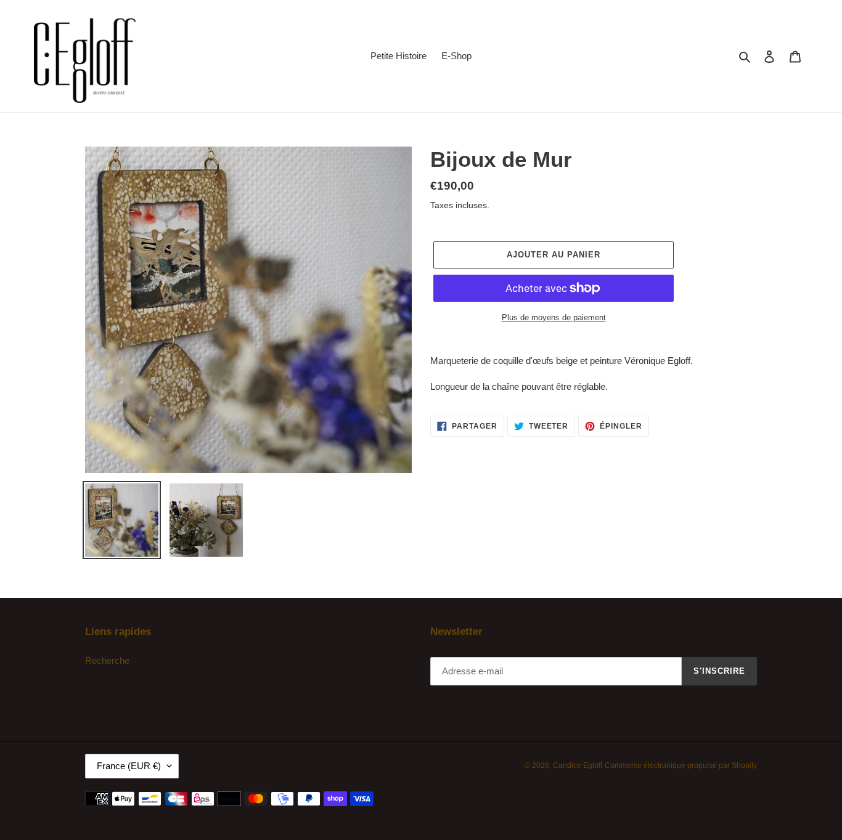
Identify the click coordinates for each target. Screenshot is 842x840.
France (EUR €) (129, 766)
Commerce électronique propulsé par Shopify (681, 765)
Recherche (107, 660)
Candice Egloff (577, 765)
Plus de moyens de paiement (554, 317)
